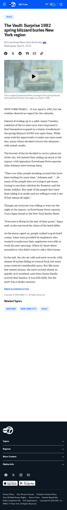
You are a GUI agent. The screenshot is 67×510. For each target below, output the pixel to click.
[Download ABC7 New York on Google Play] (27, 483)
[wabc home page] (8, 430)
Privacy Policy (8, 494)
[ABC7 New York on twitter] (13, 475)
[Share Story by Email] (34, 53)
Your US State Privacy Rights (14, 497)
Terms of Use (34, 497)
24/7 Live (23, 4)
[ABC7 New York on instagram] (21, 475)
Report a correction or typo (16, 288)
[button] (4, 4)
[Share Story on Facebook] (5, 53)
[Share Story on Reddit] (20, 53)
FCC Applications (30, 501)
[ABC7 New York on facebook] (6, 475)
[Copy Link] (41, 53)
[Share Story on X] (13, 53)
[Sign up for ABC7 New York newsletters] (28, 475)
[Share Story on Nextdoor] (27, 53)
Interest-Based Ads (50, 497)
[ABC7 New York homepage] (12, 4)
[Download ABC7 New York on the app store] (10, 483)
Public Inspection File (11, 501)
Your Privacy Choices (25, 494)
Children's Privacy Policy (46, 494)
